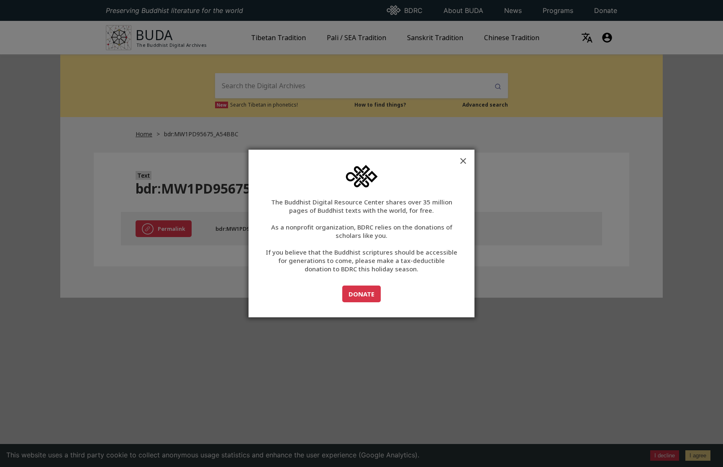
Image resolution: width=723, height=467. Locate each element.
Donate (364, 293)
